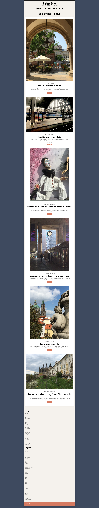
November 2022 (27, 432)
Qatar (26, 489)
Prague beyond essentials (49, 344)
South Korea (27, 494)
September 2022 (27, 434)
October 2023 (27, 419)
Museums (26, 483)
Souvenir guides (27, 495)
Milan (26, 482)
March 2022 (27, 439)
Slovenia (26, 493)
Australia (26, 451)
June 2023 (26, 423)
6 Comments (52, 273)
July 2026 (26, 413)
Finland (26, 464)
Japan (26, 477)
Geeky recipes (27, 469)
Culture (44, 8)
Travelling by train (28, 499)
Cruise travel (27, 453)
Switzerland (27, 497)
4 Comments (52, 341)
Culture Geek (49, 3)
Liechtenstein (27, 479)
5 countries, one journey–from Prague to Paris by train (49, 276)
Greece (26, 472)
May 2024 (26, 416)
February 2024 (27, 418)
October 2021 (27, 444)
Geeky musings (27, 468)
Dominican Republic (28, 459)
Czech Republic (27, 457)
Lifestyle (49, 8)
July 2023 (26, 422)
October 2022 (27, 433)
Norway (26, 484)
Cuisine (26, 454)
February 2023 (27, 428)
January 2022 (27, 442)
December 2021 (27, 443)
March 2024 (27, 417)
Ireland (26, 474)
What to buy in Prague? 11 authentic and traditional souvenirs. (49, 206)
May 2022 (26, 438)
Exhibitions (26, 463)
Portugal (26, 488)
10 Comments (52, 204)
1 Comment (52, 83)
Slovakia (26, 492)
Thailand (26, 498)
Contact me (60, 8)
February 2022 (27, 440)
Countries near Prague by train (49, 137)
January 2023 (27, 429)
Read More (49, 93)
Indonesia (26, 473)
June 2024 (26, 414)
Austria (26, 452)
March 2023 (27, 427)
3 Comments (52, 391)
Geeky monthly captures (29, 467)
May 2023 (26, 424)
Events (26, 462)
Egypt (26, 461)
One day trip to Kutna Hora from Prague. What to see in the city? (49, 395)
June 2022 (26, 437)
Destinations (39, 8)
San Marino (27, 490)
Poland (26, 487)
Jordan (26, 478)
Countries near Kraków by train (49, 85)
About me (55, 8)
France (26, 466)
